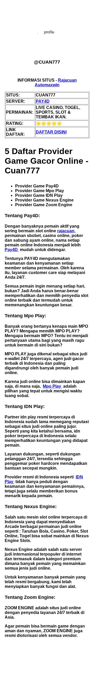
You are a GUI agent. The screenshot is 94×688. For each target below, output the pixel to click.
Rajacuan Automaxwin (56, 82)
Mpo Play (52, 386)
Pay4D (12, 249)
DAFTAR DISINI (51, 132)
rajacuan (65, 231)
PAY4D (43, 101)
